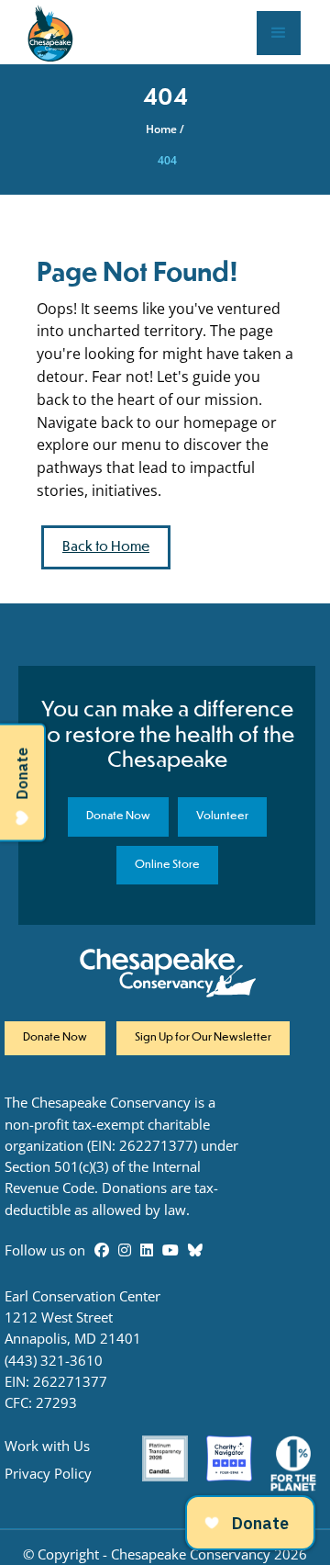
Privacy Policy (48, 1474)
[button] (279, 33)
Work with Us (47, 1446)
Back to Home (105, 547)
